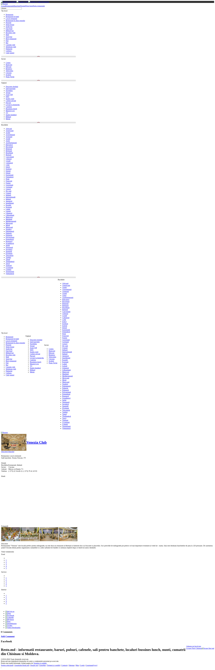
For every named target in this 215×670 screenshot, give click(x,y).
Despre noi (34, 665)
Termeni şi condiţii (39, 663)
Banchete (17, 6)
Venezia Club (36, 442)
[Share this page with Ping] (7, 621)
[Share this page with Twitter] (8, 625)
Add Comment (8, 636)
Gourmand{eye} (92, 665)
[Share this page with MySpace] (9, 619)
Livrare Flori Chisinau (194, 648)
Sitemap (71, 665)
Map (77, 665)
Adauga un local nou (193, 646)
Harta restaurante (39, 6)
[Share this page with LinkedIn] (9, 617)
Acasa (3, 6)
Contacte (64, 665)
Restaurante (9, 6)
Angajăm (42, 665)
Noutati (23, 6)
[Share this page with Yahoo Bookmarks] (12, 628)
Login (82, 665)
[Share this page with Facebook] (9, 615)
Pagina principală (7, 665)
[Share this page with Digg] (8, 613)
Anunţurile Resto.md (21, 665)
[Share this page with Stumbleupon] (11, 623)
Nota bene (29, 6)
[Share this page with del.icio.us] (9, 611)
